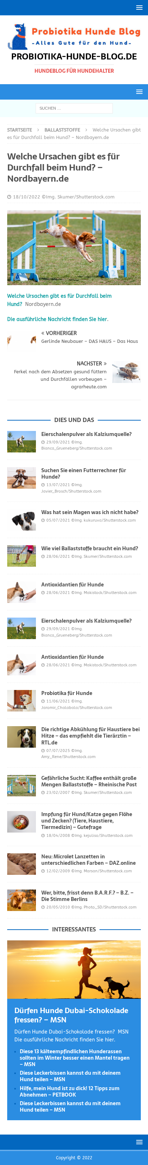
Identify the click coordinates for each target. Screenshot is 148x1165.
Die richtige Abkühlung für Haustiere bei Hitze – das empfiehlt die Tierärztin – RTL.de (90, 735)
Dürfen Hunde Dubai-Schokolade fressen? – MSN (71, 1015)
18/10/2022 (26, 197)
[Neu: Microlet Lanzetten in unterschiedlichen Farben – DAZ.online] (21, 864)
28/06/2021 (58, 556)
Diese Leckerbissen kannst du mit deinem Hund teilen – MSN (70, 1076)
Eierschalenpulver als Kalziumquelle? (86, 434)
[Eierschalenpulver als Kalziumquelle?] (21, 441)
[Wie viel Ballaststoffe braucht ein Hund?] (21, 556)
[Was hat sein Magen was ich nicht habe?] (21, 520)
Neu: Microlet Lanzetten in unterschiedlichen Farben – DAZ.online (88, 860)
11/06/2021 (58, 701)
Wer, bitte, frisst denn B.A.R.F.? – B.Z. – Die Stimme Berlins (87, 896)
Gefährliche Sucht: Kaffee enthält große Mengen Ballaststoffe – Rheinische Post (89, 781)
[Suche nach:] (74, 108)
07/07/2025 (58, 750)
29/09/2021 (58, 442)
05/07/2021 (58, 520)
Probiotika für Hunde (66, 693)
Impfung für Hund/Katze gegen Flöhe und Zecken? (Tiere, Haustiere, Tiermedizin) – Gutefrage (86, 820)
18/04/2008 (58, 835)
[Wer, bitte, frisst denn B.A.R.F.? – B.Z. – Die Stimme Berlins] (21, 900)
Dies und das (74, 420)
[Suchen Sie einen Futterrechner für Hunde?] (21, 478)
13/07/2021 (58, 485)
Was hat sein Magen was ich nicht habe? (89, 512)
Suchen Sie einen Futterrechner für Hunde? (83, 473)
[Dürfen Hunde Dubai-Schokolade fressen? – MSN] (74, 994)
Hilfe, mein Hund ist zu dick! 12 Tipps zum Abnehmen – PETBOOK (70, 1091)
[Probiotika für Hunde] (21, 700)
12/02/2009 (58, 871)
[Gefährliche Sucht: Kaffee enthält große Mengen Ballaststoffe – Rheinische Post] (21, 785)
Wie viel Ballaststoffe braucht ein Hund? (89, 548)
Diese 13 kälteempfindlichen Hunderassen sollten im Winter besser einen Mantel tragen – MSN (75, 1057)
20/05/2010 (58, 907)
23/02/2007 (58, 792)
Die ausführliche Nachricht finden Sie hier (57, 319)
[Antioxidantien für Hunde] (21, 592)
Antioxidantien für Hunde (72, 585)
